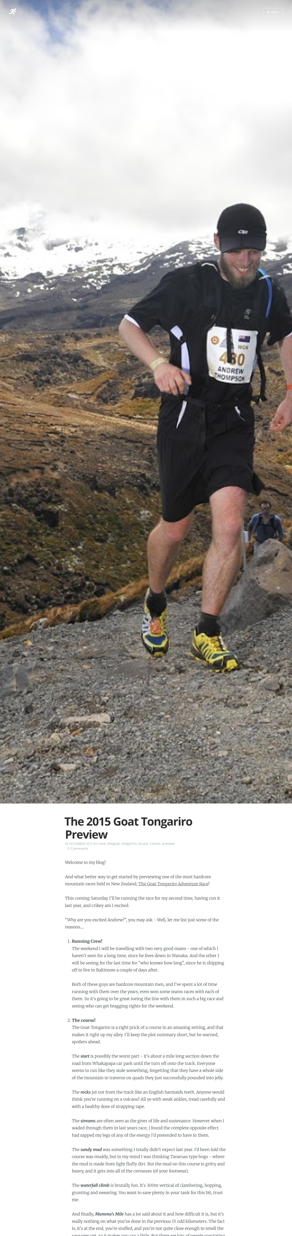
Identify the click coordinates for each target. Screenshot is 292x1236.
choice (155, 843)
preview (168, 843)
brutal (143, 843)
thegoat (113, 843)
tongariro (129, 843)
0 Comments (78, 848)
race (102, 843)
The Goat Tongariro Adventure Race (173, 883)
